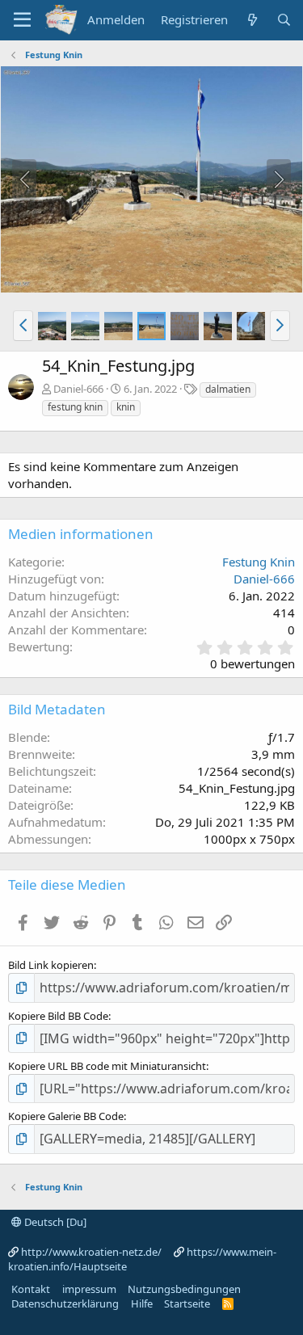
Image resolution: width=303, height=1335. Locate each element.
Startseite (187, 1303)
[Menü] (22, 20)
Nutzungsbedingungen (184, 1289)
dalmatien (227, 389)
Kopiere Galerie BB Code (66, 1116)
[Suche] (284, 20)
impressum (89, 1289)
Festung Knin (258, 562)
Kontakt (30, 1289)
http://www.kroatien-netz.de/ (91, 1251)
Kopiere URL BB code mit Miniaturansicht (107, 1066)
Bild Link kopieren (51, 965)
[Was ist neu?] (251, 20)
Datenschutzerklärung (65, 1303)
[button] (23, 325)
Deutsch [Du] (54, 1222)
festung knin (75, 407)
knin (125, 407)
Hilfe (142, 1303)
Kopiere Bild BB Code (58, 1016)
